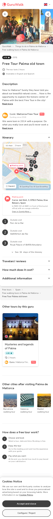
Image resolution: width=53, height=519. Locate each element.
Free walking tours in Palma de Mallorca (20, 49)
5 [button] (31, 169)
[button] (16, 171)
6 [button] (31, 165)
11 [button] (36, 153)
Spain (17, 289)
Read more (7, 104)
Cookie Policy (26, 495)
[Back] (5, 14)
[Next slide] (46, 28)
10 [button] (35, 155)
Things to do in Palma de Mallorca (30, 46)
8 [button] (34, 162)
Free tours (6, 289)
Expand (11, 186)
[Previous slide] (7, 28)
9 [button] (35, 166)
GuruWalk (6, 46)
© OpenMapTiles (26, 187)
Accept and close (26, 503)
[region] (26, 166)
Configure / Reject (27, 513)
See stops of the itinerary (28, 252)
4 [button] (25, 170)
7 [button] (31, 161)
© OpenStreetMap (41, 187)
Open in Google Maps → (21, 212)
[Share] (48, 14)
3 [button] (21, 168)
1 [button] (31, 179)
